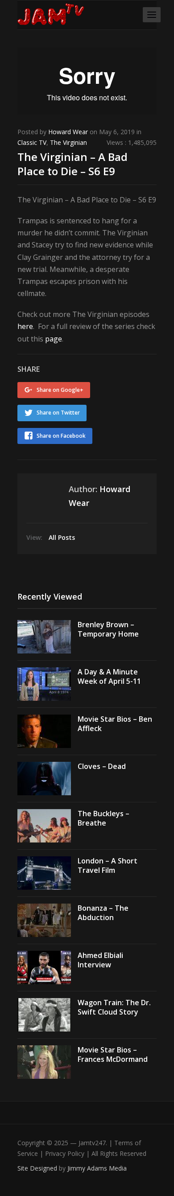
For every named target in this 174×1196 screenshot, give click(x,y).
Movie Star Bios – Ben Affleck (115, 723)
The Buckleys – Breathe (103, 818)
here (25, 326)
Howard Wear (68, 131)
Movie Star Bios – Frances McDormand (113, 1054)
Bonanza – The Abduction (103, 912)
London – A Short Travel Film (107, 865)
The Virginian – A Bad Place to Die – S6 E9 (72, 163)
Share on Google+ (60, 390)
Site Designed (38, 1168)
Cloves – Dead (102, 766)
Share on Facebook (61, 436)
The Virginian (68, 142)
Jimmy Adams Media (97, 1168)
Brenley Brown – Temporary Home (108, 629)
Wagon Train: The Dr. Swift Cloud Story (114, 1007)
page (53, 339)
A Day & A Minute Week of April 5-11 (109, 676)
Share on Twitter (58, 412)
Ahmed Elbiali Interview (100, 960)
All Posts (62, 537)
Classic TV (31, 142)
